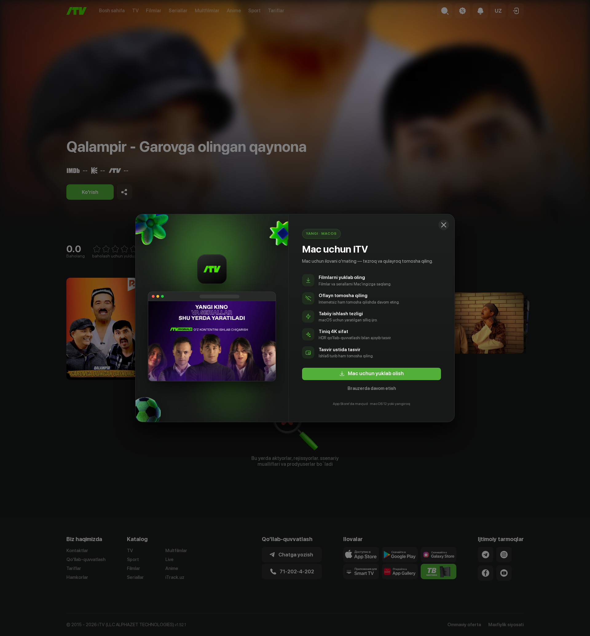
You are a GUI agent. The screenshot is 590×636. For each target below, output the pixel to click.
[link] (371, 374)
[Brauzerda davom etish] (444, 225)
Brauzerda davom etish (372, 388)
